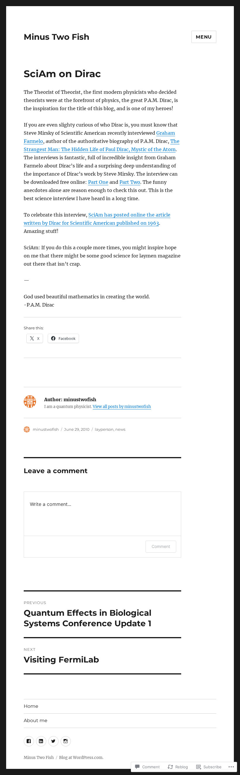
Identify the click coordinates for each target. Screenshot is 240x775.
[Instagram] (66, 741)
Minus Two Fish (56, 37)
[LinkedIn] (41, 741)
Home (31, 706)
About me (35, 720)
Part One (98, 182)
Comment (161, 546)
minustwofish (46, 429)
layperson (104, 429)
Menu (204, 37)
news (120, 429)
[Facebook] (29, 741)
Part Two (129, 182)
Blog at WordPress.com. (81, 757)
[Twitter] (53, 741)
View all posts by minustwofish (122, 406)
